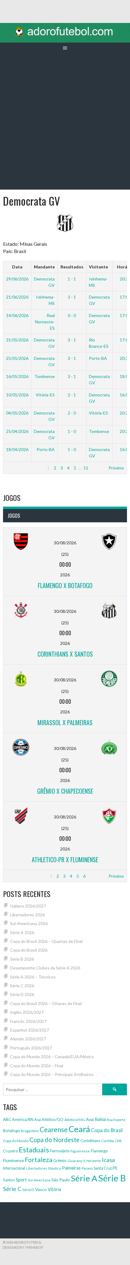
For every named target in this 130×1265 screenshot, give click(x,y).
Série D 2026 (22, 994)
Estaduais (34, 1149)
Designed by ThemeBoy (23, 1247)
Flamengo (99, 1150)
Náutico (54, 1168)
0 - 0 (72, 315)
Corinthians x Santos (65, 653)
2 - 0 (72, 412)
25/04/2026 (17, 431)
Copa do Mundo (15, 1140)
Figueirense (80, 1151)
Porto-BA (98, 358)
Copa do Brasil (107, 1130)
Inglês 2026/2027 (27, 1012)
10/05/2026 (17, 394)
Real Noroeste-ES (45, 322)
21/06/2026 (17, 296)
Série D (28, 1189)
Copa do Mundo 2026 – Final (36, 1065)
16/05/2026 (17, 376)
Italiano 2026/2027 (28, 905)
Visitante (98, 266)
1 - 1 (72, 278)
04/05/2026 (17, 412)
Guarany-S (76, 1160)
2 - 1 (72, 394)
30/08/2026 (65, 542)
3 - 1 (72, 296)
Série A (84, 1178)
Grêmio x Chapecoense (65, 791)
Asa (37, 1119)
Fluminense (13, 1160)
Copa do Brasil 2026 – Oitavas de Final (46, 1003)
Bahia (100, 1119)
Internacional (14, 1168)
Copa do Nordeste (54, 1139)
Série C (12, 1188)
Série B (112, 1178)
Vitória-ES (45, 394)
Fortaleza (38, 1160)
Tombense (44, 376)
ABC (7, 1119)
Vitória (54, 1189)
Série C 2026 (22, 985)
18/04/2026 (17, 449)
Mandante (44, 266)
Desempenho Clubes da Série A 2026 (45, 967)
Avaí (90, 1119)
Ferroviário (60, 1150)
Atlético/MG (74, 1119)
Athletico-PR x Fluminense (65, 859)
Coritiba (107, 1140)
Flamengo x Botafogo (65, 585)
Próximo (116, 467)
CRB (118, 1141)
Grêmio (60, 1160)
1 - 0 (72, 431)
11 (85, 467)
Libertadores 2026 (27, 914)
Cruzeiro (10, 1151)
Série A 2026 (22, 932)
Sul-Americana (39, 1180)
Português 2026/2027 (31, 1047)
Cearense (54, 1130)
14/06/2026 (17, 315)
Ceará (79, 1129)
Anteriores (16, 467)
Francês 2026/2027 (28, 1021)
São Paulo (60, 1179)
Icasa (108, 1160)
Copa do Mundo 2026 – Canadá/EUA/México (52, 1056)
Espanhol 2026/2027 (29, 1030)
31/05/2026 (17, 339)
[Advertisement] (65, 122)
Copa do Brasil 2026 (28, 950)
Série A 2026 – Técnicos (33, 976)
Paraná (87, 1168)
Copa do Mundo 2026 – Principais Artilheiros (52, 1074)
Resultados (71, 266)
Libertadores (36, 1168)
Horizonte (93, 1161)
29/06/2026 (17, 278)
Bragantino (30, 1131)
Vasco (41, 1189)
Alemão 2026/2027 (28, 1038)
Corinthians (90, 1140)
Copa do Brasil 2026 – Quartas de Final (46, 941)
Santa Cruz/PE (106, 1168)
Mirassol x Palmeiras (65, 722)
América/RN (22, 1119)
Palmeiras (71, 1168)
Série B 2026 (22, 959)
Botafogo (11, 1130)
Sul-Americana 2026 (29, 923)
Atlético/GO (52, 1119)
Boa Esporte (116, 1120)
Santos (9, 1179)
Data (17, 266)
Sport (21, 1179)
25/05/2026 (17, 358)
